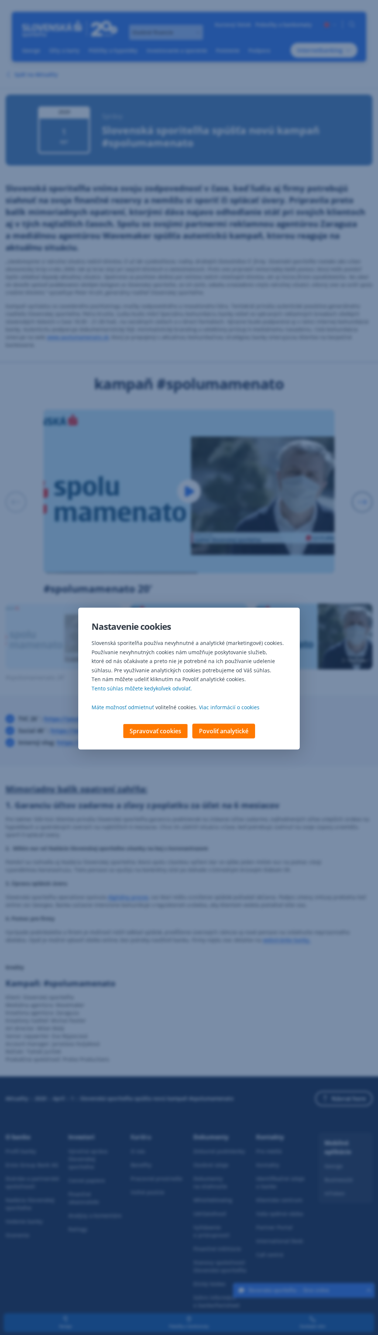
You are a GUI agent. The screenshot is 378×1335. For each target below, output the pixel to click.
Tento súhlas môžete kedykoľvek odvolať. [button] (142, 688)
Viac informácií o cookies (229, 707)
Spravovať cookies (155, 731)
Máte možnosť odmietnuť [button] (123, 707)
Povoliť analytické (223, 731)
